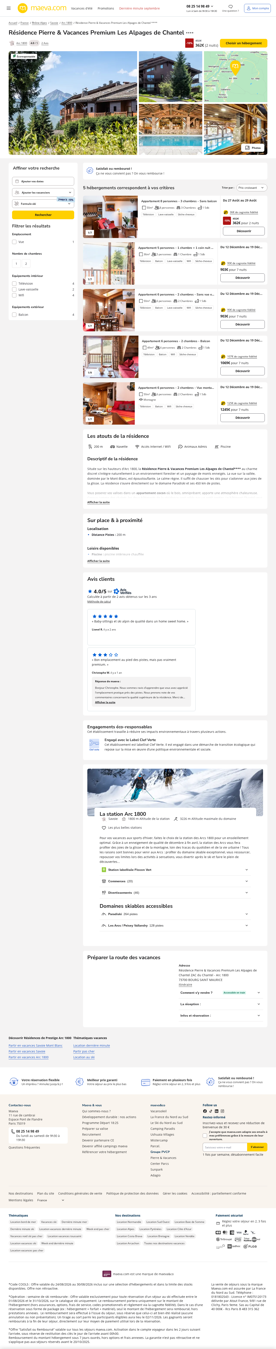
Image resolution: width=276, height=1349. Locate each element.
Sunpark (157, 1169)
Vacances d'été (82, 8)
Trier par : (228, 187)
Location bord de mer (23, 1222)
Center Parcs (160, 1164)
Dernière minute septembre (139, 8)
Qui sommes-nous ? (96, 1111)
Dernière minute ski (22, 1229)
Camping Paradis (163, 1129)
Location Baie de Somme (189, 1222)
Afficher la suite (98, 502)
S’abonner (257, 1147)
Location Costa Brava (129, 1236)
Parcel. (155, 1146)
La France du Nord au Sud (169, 1117)
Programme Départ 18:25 (100, 1123)
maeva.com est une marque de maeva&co (143, 1274)
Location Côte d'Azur (179, 1229)
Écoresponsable (26, 56)
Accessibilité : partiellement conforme (218, 1193)
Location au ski (84, 1057)
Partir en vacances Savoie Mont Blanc (36, 1045)
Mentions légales (21, 1200)
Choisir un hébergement (244, 43)
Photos (256, 148)
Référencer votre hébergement (104, 1152)
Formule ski (28, 204)
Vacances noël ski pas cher (26, 1236)
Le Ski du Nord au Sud (167, 1123)
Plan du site (45, 1193)
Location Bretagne (158, 1236)
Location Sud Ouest (157, 1222)
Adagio (155, 1175)
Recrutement (91, 1134)
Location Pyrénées (151, 1229)
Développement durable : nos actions (109, 1117)
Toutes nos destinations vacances (164, 1243)
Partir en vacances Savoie (27, 1051)
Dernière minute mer (74, 1222)
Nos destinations (21, 1193)
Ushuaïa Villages (162, 1134)
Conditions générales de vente (80, 1193)
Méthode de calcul (99, 601)
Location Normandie (129, 1222)
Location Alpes (125, 1229)
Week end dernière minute (57, 1243)
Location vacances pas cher (26, 1250)
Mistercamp (159, 1140)
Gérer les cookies (175, 1193)
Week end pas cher (97, 1229)
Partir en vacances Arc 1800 (29, 1057)
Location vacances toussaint (64, 1236)
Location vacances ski (23, 1243)
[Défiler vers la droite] (132, 217)
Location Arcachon (128, 1243)
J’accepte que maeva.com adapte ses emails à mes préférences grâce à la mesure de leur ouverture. (238, 1135)
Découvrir (244, 231)
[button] (8, 8)
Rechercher (43, 215)
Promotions (106, 8)
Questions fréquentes (24, 1147)
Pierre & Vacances (163, 1158)
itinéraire (185, 984)
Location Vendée (184, 1236)
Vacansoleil (159, 1111)
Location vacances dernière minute (60, 1229)
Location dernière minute (91, 1045)
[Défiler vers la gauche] (88, 217)
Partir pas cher (84, 1051)
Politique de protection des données (132, 1193)
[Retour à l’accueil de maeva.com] (42, 8)
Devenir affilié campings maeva (104, 1146)
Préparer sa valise (95, 1129)
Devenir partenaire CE (98, 1140)
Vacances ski (48, 1222)
